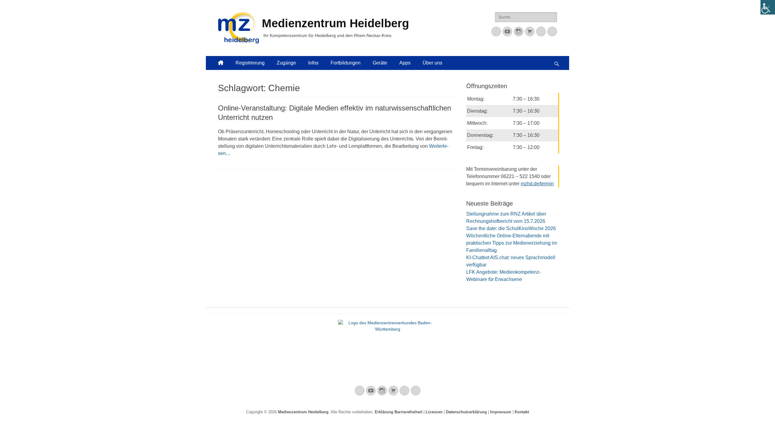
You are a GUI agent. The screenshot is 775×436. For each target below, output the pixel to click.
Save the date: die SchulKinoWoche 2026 (511, 228)
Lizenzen (434, 412)
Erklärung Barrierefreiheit (398, 412)
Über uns (432, 62)
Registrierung (250, 62)
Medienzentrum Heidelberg (303, 412)
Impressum (500, 412)
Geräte (380, 62)
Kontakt (522, 412)
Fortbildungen (346, 62)
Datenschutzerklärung (466, 412)
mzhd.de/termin (537, 183)
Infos (313, 62)
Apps (405, 62)
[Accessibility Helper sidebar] (767, 7)
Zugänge (286, 62)
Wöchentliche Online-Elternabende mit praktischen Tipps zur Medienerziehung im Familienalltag (511, 243)
